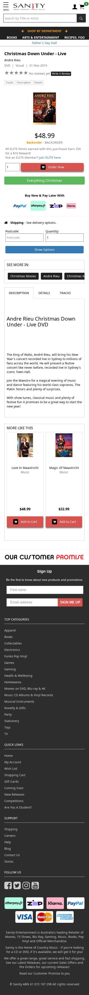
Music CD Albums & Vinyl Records (28, 695)
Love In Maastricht (25, 468)
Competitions (14, 801)
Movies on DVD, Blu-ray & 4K (24, 688)
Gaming (10, 669)
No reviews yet (40, 73)
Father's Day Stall (44, 43)
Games (9, 663)
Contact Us (12, 855)
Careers (10, 836)
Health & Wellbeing (18, 676)
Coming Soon (14, 788)
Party (8, 714)
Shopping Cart (14, 775)
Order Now (55, 167)
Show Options (45, 250)
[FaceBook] (8, 887)
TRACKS (65, 293)
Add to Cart (27, 522)
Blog (7, 848)
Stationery (11, 721)
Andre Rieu (51, 276)
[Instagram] (27, 887)
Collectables (13, 643)
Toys (7, 727)
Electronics (12, 650)
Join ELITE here (50, 157)
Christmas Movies (23, 276)
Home (8, 756)
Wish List (10, 768)
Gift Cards (11, 781)
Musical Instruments (19, 701)
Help (7, 842)
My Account (12, 762)
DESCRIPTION (19, 293)
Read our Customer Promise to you (44, 973)
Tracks (9, 82)
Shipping (10, 829)
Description (24, 82)
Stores (8, 861)
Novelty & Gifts (15, 708)
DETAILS (44, 293)
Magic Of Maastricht (64, 468)
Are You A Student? (18, 807)
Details (38, 82)
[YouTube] (36, 887)
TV (6, 734)
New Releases (14, 794)
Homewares (12, 682)
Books (12, 37)
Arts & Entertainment (40, 37)
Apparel (10, 630)
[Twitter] (17, 887)
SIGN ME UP (70, 602)
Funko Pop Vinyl (15, 656)
